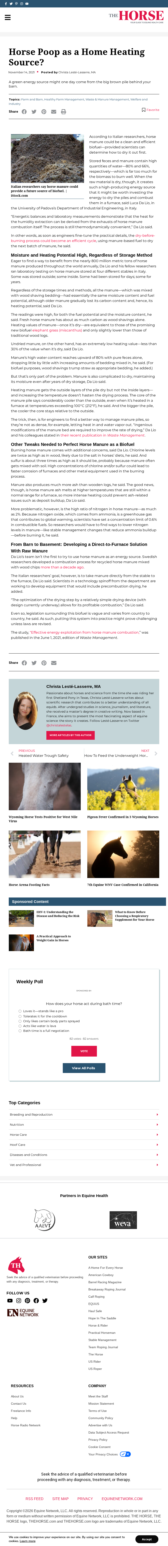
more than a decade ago (62, 567)
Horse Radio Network (25, 1425)
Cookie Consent (99, 1447)
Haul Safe (95, 1311)
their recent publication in (103, 435)
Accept (147, 1539)
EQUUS (93, 1304)
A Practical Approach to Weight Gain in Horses (54, 938)
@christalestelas (58, 725)
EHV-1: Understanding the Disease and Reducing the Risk (58, 914)
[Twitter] (11, 3)
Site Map (60, 1499)
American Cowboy (101, 1275)
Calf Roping (96, 1296)
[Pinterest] (27, 1300)
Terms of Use (97, 1411)
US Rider (94, 1361)
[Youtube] (10, 1300)
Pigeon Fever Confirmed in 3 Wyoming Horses (123, 817)
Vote (84, 1051)
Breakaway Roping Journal (107, 1289)
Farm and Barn (32, 99)
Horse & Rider (98, 1325)
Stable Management (102, 1340)
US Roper (95, 1369)
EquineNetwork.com (122, 1499)
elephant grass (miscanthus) (57, 330)
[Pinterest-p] (16, 3)
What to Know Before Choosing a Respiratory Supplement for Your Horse (134, 916)
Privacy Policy (97, 1439)
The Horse (95, 1354)
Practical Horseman (102, 1332)
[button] (24, 112)
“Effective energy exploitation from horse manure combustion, (84, 632)
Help (14, 1418)
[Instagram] (21, 3)
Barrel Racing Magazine (105, 1282)
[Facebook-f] (5, 3)
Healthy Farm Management (64, 99)
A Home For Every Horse (105, 1267)
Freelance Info (21, 1411)
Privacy (85, 1499)
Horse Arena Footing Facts (29, 885)
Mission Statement (101, 1403)
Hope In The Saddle (102, 1318)
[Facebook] (36, 1300)
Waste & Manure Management (107, 99)
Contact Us (18, 1403)
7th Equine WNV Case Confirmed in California (122, 885)
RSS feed (35, 1499)
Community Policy (100, 1418)
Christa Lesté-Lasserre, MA (73, 686)
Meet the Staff (98, 1396)
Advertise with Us (100, 1425)
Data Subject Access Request (108, 1432)
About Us (17, 1396)
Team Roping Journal (103, 1347)
